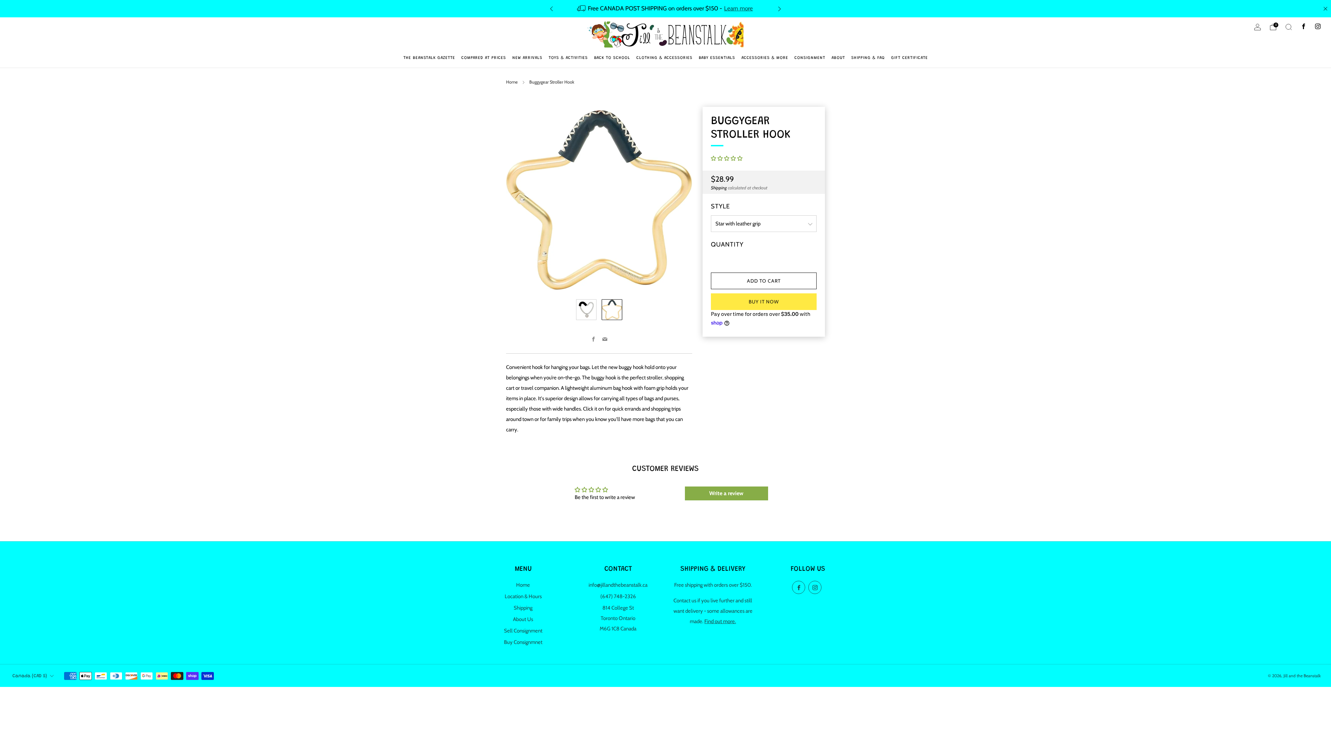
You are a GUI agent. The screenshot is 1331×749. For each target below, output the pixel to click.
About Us (523, 619)
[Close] (1325, 8)
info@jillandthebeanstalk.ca (618, 585)
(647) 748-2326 (618, 596)
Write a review (726, 493)
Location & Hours (523, 596)
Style (720, 206)
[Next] (779, 8)
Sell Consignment (523, 631)
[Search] (1288, 27)
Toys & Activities (568, 58)
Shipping (719, 187)
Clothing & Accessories (664, 58)
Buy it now (764, 302)
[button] (726, 158)
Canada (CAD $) (29, 676)
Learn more (738, 8)
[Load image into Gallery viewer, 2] (612, 309)
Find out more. (720, 621)
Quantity (727, 244)
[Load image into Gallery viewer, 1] (586, 309)
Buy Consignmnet (523, 642)
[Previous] (551, 8)
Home (512, 82)
